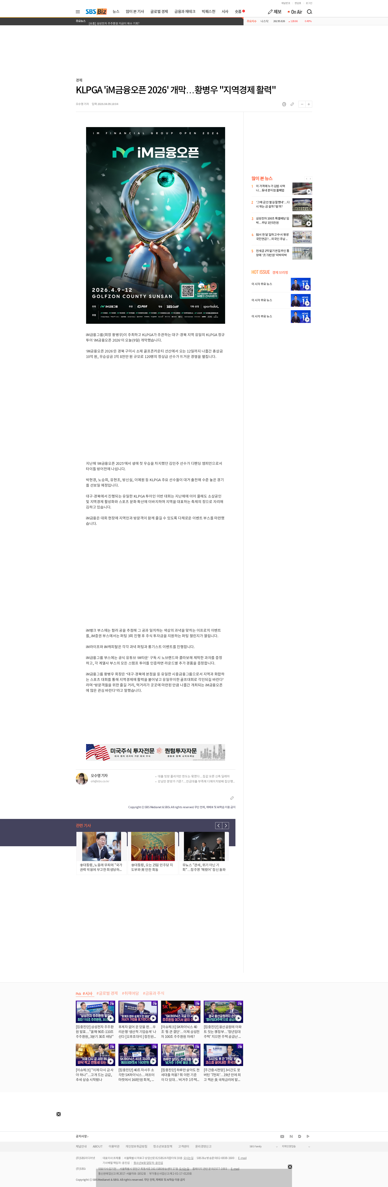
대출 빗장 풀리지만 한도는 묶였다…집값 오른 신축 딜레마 (194, 776)
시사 (225, 12)
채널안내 (81, 1146)
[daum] (299, 1137)
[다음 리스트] (225, 825)
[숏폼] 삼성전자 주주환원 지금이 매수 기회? (114, 21)
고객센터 (183, 1146)
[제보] (275, 11)
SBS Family (255, 1146)
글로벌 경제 (159, 12)
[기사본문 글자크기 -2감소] (301, 104)
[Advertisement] (30, 1141)
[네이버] (291, 1136)
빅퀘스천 (208, 12)
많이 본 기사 (135, 12)
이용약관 (114, 1146)
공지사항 (81, 1136)
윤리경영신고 (203, 1146)
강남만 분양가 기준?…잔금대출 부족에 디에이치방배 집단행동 (196, 781)
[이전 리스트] (218, 825)
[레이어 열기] (79, 11)
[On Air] (294, 11)
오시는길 (188, 1158)
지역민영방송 (289, 1146)
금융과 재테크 (184, 12)
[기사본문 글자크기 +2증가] (308, 104)
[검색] (309, 11)
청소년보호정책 (162, 1146)
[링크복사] (292, 104)
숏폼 (237, 10)
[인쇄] (284, 104)
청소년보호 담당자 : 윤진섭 (148, 1163)
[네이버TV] (308, 1136)
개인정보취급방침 (136, 1146)
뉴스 (116, 12)
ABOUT (98, 1146)
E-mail (242, 1158)
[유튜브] (282, 1136)
